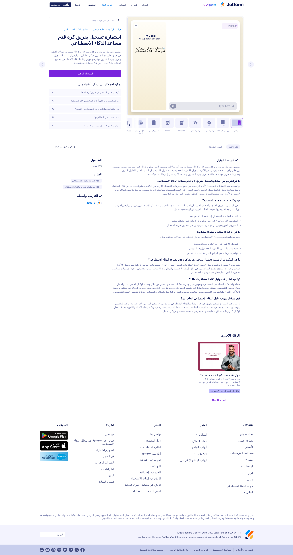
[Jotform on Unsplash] (42, 550)
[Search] (118, 20)
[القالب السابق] (251, 64)
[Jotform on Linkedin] (71, 550)
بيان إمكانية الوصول (178, 549)
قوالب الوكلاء (114, 29)
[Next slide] (129, 124)
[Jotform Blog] (59, 550)
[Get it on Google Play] (54, 435)
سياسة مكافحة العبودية (151, 549)
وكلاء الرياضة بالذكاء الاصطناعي (86, 180)
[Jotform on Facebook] (82, 550)
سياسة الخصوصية (222, 549)
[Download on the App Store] (54, 446)
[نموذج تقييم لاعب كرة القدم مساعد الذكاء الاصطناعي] (219, 356)
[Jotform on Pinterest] (53, 550)
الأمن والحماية (200, 549)
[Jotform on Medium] (65, 550)
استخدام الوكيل (85, 73)
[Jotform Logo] (232, 4)
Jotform (91, 202)
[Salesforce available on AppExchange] (54, 456)
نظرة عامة (233, 146)
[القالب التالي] (42, 64)
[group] (219, 374)
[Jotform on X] (77, 550)
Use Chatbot (219, 399)
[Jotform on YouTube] (47, 550)
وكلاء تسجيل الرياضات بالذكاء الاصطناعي (84, 29)
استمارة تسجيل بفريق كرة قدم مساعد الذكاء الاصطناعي (89, 40)
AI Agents (209, 4)
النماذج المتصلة (215, 146)
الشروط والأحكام (245, 549)
